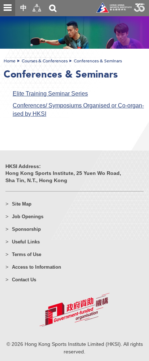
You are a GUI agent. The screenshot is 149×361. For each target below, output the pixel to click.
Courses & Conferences (45, 61)
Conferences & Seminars (98, 61)
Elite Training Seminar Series (50, 93)
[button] (37, 8)
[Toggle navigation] (7, 8)
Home (10, 61)
